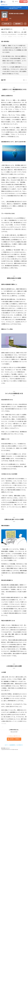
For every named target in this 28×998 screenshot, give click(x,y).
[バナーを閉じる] (26, 8)
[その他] (25, 23)
